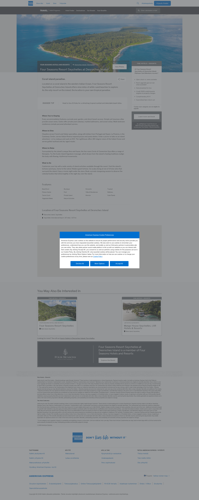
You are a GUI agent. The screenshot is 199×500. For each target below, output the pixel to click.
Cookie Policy (97, 256)
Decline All (80, 263)
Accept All (119, 263)
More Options (99, 263)
